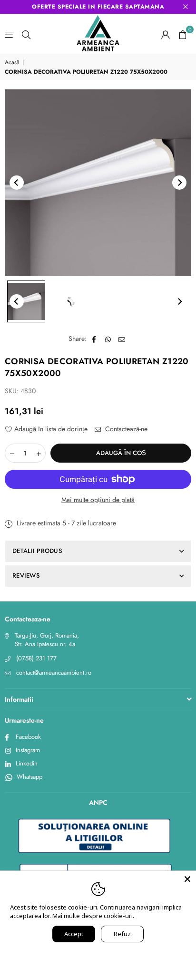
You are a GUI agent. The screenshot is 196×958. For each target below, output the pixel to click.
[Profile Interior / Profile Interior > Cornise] (26, 301)
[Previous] (17, 182)
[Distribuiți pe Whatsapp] (108, 339)
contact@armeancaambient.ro (53, 672)
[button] (182, 34)
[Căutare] (26, 34)
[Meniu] (9, 34)
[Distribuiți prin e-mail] (122, 339)
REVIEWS (26, 575)
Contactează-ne (125, 429)
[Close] (187, 879)
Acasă (12, 62)
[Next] (179, 182)
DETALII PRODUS (37, 550)
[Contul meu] (165, 34)
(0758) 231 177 (36, 658)
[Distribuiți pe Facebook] (94, 339)
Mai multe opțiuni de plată (98, 499)
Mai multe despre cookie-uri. (93, 915)
